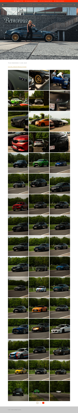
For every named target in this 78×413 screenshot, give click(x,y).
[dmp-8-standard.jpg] (39, 121)
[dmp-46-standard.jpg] (18, 391)
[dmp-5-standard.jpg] (39, 100)
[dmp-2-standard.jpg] (39, 80)
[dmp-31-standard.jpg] (18, 287)
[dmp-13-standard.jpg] (18, 163)
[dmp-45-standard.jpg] (59, 370)
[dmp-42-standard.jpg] (59, 349)
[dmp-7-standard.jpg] (18, 121)
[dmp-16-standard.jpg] (18, 183)
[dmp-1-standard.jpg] (18, 80)
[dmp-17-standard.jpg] (39, 183)
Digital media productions (17, 67)
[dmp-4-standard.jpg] (18, 100)
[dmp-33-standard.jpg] (59, 287)
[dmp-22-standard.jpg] (18, 225)
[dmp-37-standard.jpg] (18, 328)
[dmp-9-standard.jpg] (59, 121)
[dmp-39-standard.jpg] (59, 328)
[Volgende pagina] (43, 403)
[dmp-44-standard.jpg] (39, 370)
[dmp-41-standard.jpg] (39, 349)
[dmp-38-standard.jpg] (39, 328)
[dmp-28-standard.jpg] (18, 266)
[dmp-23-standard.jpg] (39, 225)
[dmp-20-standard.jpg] (39, 204)
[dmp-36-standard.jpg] (59, 308)
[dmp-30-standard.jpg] (59, 266)
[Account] (74, 5)
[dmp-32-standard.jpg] (39, 287)
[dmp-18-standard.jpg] (59, 183)
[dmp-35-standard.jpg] (39, 308)
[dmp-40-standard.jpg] (18, 349)
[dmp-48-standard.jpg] (59, 391)
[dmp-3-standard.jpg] (59, 80)
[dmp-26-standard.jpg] (39, 246)
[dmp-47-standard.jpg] (39, 391)
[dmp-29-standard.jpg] (39, 266)
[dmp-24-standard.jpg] (59, 225)
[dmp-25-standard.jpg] (18, 246)
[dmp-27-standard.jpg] (59, 246)
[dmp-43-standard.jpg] (18, 370)
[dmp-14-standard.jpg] (39, 163)
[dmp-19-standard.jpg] (18, 204)
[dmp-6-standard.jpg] (59, 100)
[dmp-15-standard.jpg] (59, 163)
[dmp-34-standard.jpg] (18, 308)
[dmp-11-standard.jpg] (39, 142)
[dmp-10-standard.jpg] (18, 142)
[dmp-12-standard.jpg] (59, 142)
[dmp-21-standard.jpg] (59, 204)
